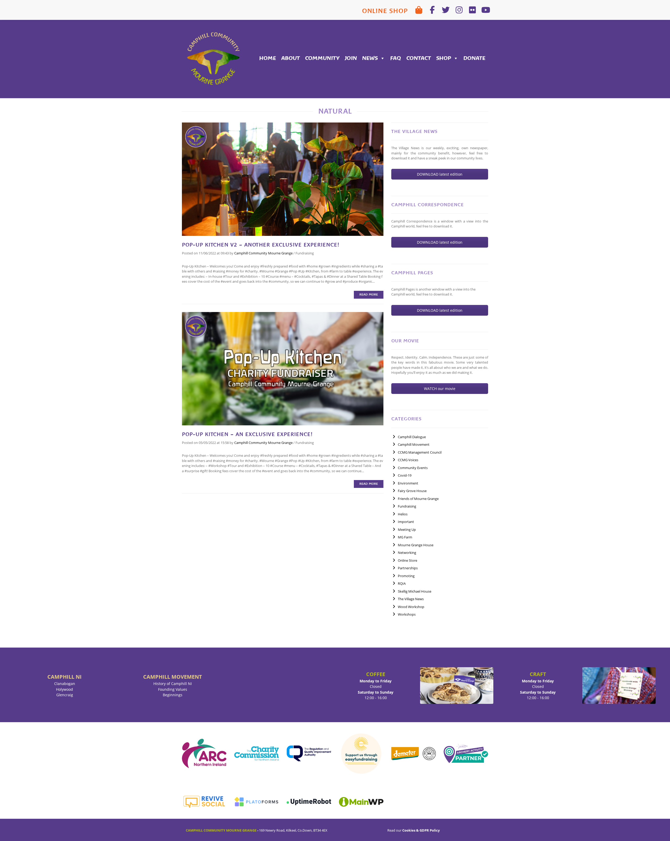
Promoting (406, 575)
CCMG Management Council (420, 452)
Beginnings (172, 694)
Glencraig (64, 694)
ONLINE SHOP (385, 10)
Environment (408, 483)
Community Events (413, 467)
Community (322, 58)
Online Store (407, 560)
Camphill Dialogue (412, 437)
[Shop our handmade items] (419, 10)
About (290, 58)
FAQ (395, 58)
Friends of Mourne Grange (418, 498)
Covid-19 (404, 475)
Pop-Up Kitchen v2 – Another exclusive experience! (260, 245)
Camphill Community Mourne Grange (263, 253)
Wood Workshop (411, 606)
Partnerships (408, 568)
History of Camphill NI (172, 683)
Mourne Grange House (415, 545)
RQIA (402, 583)
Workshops (407, 614)
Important (406, 521)
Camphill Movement (413, 444)
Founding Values (172, 689)
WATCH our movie (439, 388)
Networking (407, 552)
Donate (474, 58)
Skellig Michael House (414, 591)
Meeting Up (407, 529)
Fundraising (304, 253)
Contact (418, 58)
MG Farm (405, 537)
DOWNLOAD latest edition (439, 174)
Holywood (64, 689)
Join (351, 58)
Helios (402, 514)
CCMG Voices (408, 460)
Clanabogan (64, 683)
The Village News (411, 599)
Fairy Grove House (412, 490)
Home (267, 58)
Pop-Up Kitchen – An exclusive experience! (247, 434)
